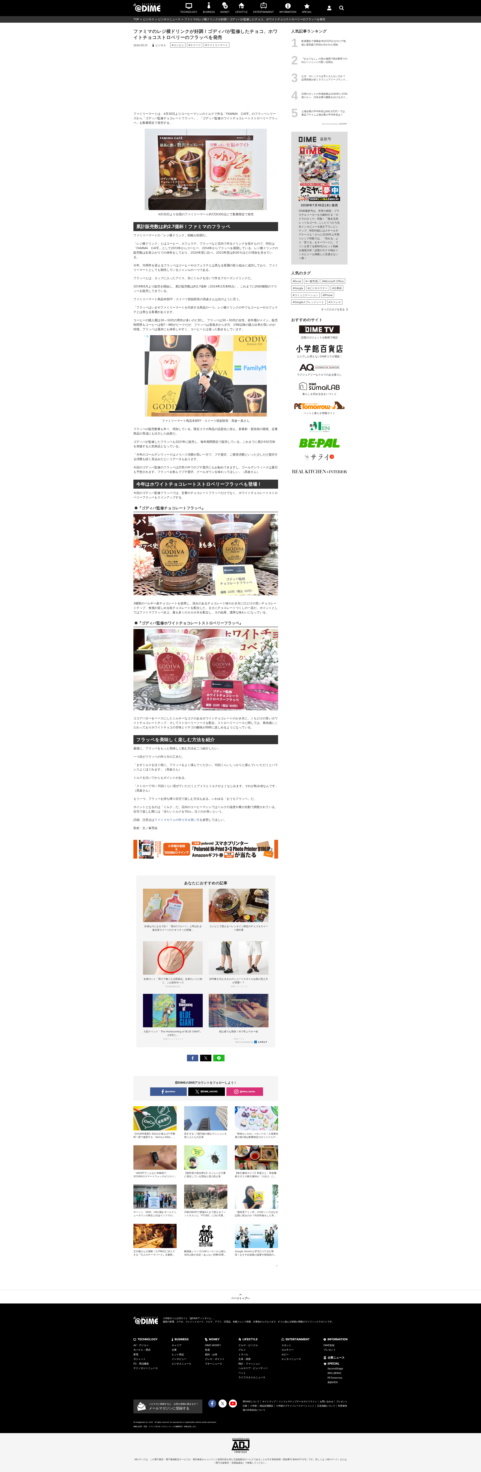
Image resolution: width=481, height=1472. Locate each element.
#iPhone (328, 295)
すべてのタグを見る (333, 309)
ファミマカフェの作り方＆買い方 (177, 820)
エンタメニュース (291, 1358)
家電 (135, 1354)
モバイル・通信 (142, 1349)
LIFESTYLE (250, 1339)
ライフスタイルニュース (251, 1377)
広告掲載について (326, 1405)
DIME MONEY (213, 1345)
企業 (174, 1349)
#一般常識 (312, 281)
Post (205, 1058)
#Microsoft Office (333, 281)
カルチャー (287, 1349)
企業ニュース (336, 1357)
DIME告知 (329, 1345)
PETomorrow (334, 1377)
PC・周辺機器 (141, 1363)
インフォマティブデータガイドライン (298, 1401)
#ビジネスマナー (318, 288)
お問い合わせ (326, 1401)
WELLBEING (334, 1372)
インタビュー (179, 1358)
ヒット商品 (178, 1354)
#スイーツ (194, 45)
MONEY (214, 1339)
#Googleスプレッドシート (308, 302)
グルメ (242, 1349)
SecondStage (335, 1368)
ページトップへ (240, 1298)
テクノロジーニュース (145, 1368)
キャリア (177, 1345)
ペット (242, 1372)
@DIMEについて (251, 1401)
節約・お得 (211, 1354)
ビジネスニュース (169, 19)
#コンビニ (178, 45)
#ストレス (335, 302)
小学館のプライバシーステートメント (295, 1405)
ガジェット (139, 1358)
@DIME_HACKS (209, 1091)
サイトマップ (269, 1401)
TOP (136, 19)
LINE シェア (219, 1058)
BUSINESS (182, 1339)
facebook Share (192, 1058)
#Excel (297, 281)
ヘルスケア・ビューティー (253, 1368)
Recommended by (244, 1042)
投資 (207, 1349)
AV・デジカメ (141, 1345)
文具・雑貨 (244, 1358)
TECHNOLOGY (148, 1339)
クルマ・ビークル (248, 1345)
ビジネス (148, 19)
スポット (286, 1345)
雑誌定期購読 (266, 1405)
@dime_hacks (247, 1091)
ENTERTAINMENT (298, 1339)
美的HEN (332, 1382)
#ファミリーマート (216, 45)
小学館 (253, 1405)
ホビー (285, 1354)
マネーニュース (213, 1363)
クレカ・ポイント (215, 1358)
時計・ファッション (249, 1363)
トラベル (243, 1354)
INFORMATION (337, 1339)
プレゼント (330, 1349)
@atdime (170, 1091)
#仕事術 (337, 288)
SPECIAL (333, 1363)
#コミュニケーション (305, 295)
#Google (298, 288)
